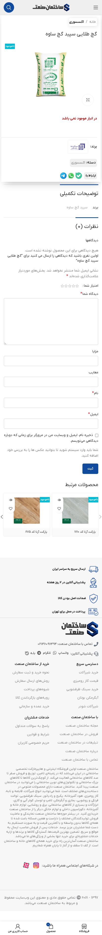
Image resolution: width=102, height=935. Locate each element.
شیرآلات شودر (88, 706)
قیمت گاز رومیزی (85, 681)
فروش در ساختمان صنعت (79, 734)
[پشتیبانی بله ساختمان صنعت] (79, 175)
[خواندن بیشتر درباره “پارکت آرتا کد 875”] (10, 500)
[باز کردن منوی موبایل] (96, 7)
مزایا (95, 351)
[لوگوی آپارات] (27, 866)
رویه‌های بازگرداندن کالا (32, 697)
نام (95, 393)
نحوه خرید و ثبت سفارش (30, 672)
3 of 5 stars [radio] (70, 286)
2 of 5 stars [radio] (73, 286)
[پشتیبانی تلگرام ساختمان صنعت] (63, 175)
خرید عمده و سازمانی (34, 706)
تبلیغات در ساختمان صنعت (77, 742)
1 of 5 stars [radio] (77, 286)
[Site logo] (51, 7)
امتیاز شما (91, 286)
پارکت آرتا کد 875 (36, 532)
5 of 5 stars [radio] (62, 286)
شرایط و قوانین (38, 734)
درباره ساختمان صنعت (81, 751)
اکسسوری (76, 22)
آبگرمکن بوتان (87, 697)
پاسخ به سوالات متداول (32, 726)
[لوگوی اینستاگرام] (37, 866)
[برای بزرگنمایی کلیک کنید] (87, 100)
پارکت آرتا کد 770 (85, 532)
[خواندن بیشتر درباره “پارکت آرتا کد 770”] (59, 500)
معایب (93, 372)
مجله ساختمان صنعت (82, 725)
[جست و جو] (9, 7)
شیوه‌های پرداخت (36, 689)
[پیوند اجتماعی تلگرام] (39, 653)
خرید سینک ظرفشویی (82, 689)
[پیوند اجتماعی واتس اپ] (54, 653)
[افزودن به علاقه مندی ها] (59, 508)
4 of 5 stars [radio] (66, 286)
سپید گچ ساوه (77, 207)
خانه (92, 22)
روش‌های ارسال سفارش (32, 681)
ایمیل (93, 414)
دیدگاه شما (89, 293)
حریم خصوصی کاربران (33, 743)
